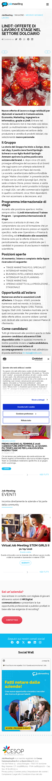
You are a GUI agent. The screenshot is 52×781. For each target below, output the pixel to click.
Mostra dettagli (38, 400)
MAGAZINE (19, 15)
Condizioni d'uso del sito (32, 774)
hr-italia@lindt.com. (32, 353)
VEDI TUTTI (44, 474)
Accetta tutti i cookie (26, 407)
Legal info (17, 774)
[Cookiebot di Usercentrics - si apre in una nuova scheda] (32, 359)
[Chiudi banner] (48, 359)
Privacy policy (7, 771)
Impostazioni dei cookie (37, 771)
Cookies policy (20, 771)
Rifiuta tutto (26, 420)
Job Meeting (7, 15)
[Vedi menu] (47, 4)
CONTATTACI (12, 620)
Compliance (6, 774)
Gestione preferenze (24, 414)
